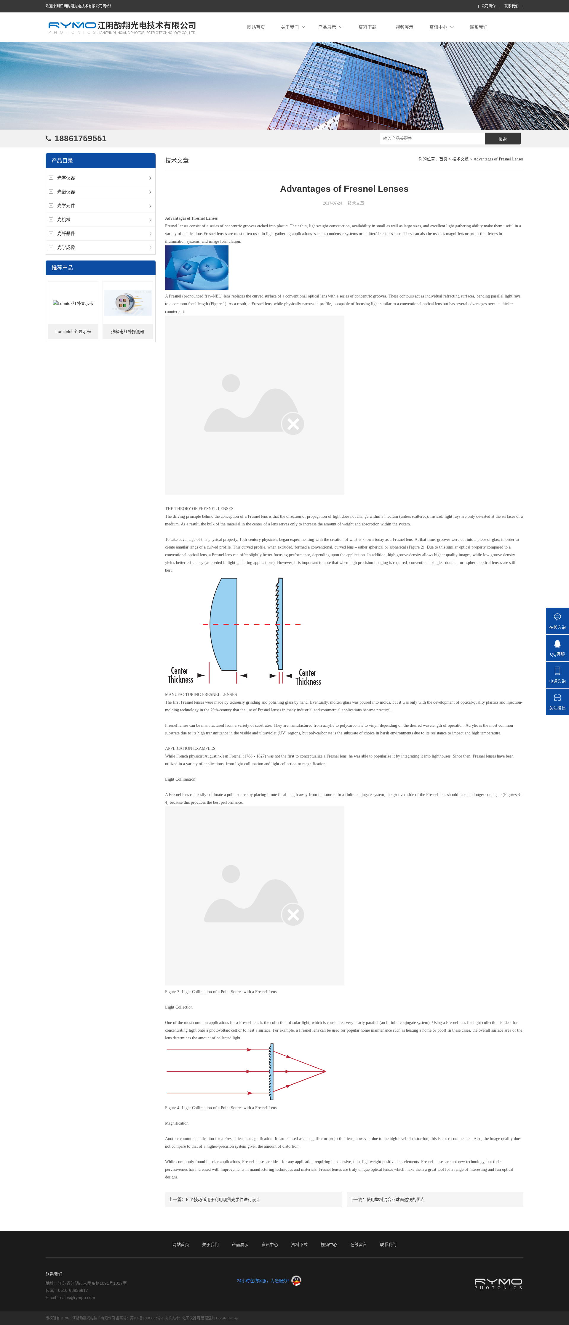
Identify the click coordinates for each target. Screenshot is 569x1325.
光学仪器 (66, 177)
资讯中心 (438, 27)
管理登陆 (208, 1318)
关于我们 (290, 27)
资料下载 (367, 27)
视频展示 (404, 27)
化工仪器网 (191, 1318)
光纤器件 (66, 233)
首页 (443, 159)
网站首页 (256, 27)
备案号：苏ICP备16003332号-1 (140, 1318)
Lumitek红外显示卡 (73, 331)
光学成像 (66, 247)
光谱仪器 (66, 191)
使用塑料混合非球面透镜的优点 (396, 1199)
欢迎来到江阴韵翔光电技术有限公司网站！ (79, 6)
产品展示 (327, 27)
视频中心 (329, 1244)
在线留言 (358, 1244)
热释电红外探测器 (127, 331)
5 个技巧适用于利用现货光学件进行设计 (223, 1199)
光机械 (64, 219)
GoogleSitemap (227, 1318)
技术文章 (460, 159)
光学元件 (66, 205)
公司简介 (488, 6)
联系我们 (511, 6)
